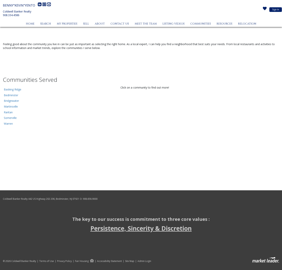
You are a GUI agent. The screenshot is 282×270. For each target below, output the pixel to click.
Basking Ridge (12, 89)
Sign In (275, 9)
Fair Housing (82, 261)
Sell (86, 24)
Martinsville (11, 106)
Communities (200, 24)
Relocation (247, 24)
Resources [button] (224, 24)
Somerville (10, 118)
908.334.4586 (11, 15)
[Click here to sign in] (264, 9)
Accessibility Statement (109, 261)
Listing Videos (173, 24)
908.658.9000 (90, 198)
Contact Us (119, 24)
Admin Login (144, 261)
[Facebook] (49, 5)
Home (30, 24)
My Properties (67, 24)
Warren (8, 123)
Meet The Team (146, 24)
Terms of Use (46, 261)
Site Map (129, 261)
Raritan (8, 112)
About (100, 24)
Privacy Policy (64, 261)
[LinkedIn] (40, 5)
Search (45, 24)
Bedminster (11, 95)
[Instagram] (44, 5)
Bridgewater (11, 101)
